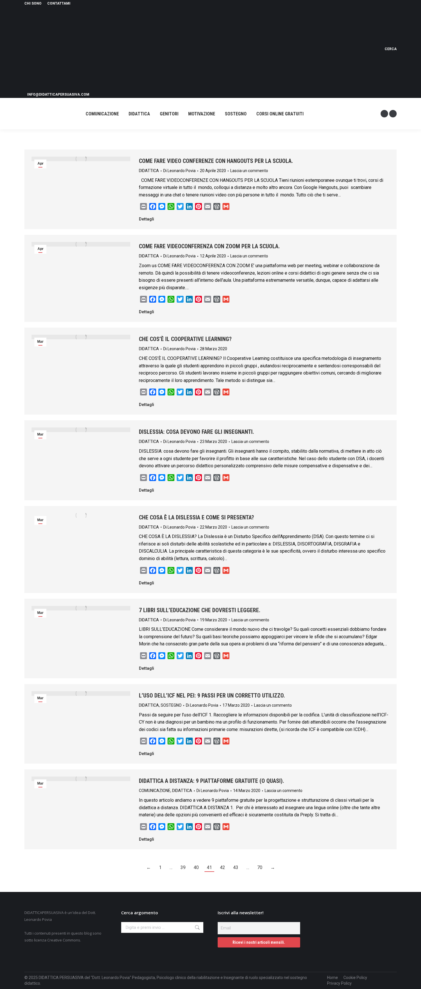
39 (183, 867)
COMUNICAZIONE (154, 790)
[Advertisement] (201, 49)
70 (259, 867)
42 (222, 867)
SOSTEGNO (171, 705)
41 (209, 867)
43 (235, 867)
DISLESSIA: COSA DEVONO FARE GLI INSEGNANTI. (196, 431)
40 (196, 867)
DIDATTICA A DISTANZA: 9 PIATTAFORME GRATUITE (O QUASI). (211, 780)
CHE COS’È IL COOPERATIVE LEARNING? (185, 339)
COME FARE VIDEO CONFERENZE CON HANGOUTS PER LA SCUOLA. (216, 160)
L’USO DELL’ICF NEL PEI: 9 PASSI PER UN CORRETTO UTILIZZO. (212, 695)
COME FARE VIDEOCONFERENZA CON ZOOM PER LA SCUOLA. (209, 246)
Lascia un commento (249, 170)
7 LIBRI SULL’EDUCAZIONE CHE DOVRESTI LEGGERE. (199, 610)
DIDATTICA (149, 170)
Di (179, 170)
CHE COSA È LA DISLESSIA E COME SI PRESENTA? (196, 517)
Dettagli (146, 219)
